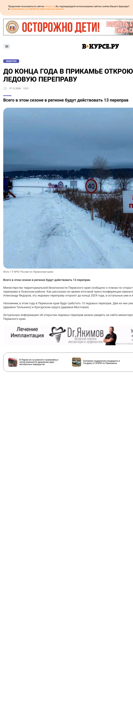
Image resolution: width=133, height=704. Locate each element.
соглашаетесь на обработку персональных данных (37, 9)
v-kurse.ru (50, 6)
